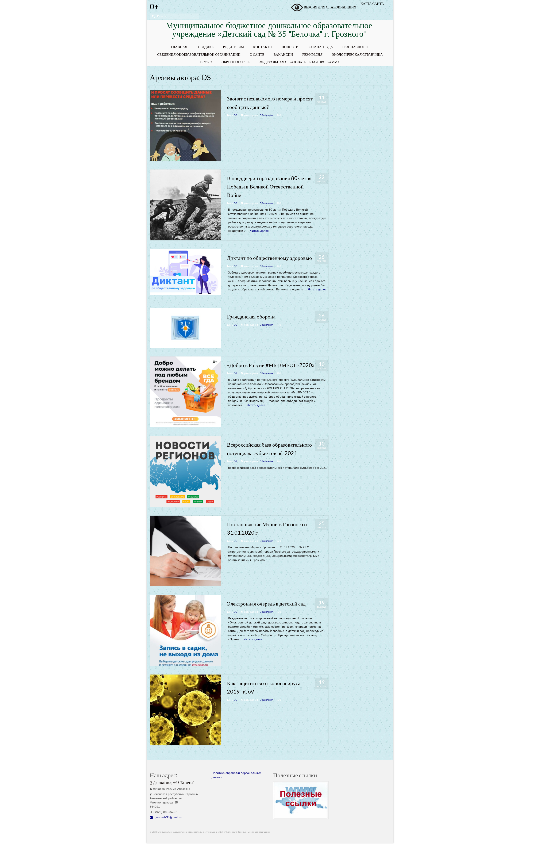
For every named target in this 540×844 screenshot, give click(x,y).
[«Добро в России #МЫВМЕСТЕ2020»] (185, 391)
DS (235, 115)
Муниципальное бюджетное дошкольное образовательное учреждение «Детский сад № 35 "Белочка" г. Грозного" (269, 30)
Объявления (266, 115)
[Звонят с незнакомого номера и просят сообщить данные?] (185, 125)
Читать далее (259, 230)
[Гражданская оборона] (185, 327)
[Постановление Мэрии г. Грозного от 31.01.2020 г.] (185, 550)
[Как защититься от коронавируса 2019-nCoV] (185, 709)
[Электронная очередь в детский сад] (185, 630)
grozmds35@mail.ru (168, 817)
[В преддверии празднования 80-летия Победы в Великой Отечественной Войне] (185, 204)
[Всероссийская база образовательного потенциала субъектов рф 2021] (185, 471)
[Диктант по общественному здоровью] (185, 271)
